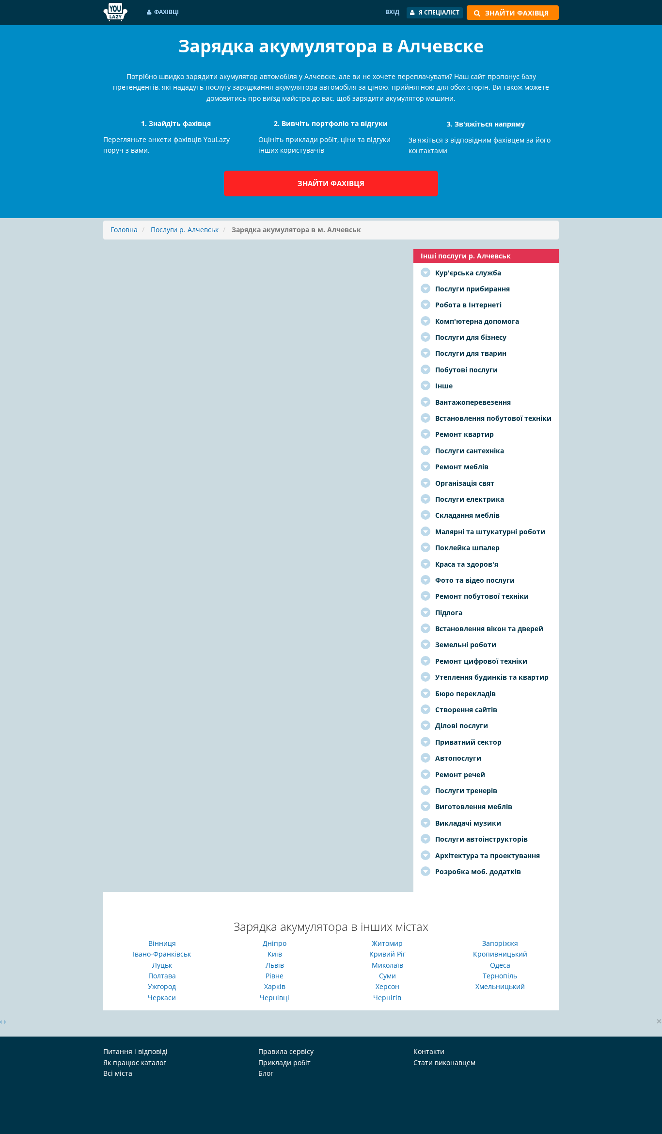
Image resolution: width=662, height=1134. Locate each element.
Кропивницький (500, 953)
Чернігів (387, 997)
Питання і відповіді (135, 1051)
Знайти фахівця (331, 183)
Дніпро (274, 943)
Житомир (387, 943)
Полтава (162, 975)
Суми (387, 975)
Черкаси (162, 997)
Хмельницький (500, 986)
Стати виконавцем (444, 1062)
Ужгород (162, 986)
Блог (265, 1073)
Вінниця (162, 943)
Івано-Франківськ (162, 953)
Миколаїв (387, 965)
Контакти (428, 1051)
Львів (275, 965)
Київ (275, 953)
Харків (274, 986)
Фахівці (166, 12)
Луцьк (162, 965)
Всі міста (117, 1073)
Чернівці (274, 997)
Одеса (500, 965)
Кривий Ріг (387, 953)
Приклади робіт (284, 1062)
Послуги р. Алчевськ (185, 229)
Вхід (392, 12)
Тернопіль (500, 975)
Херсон (387, 986)
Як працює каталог (134, 1062)
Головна (124, 229)
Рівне (275, 975)
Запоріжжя (500, 943)
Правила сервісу (286, 1051)
